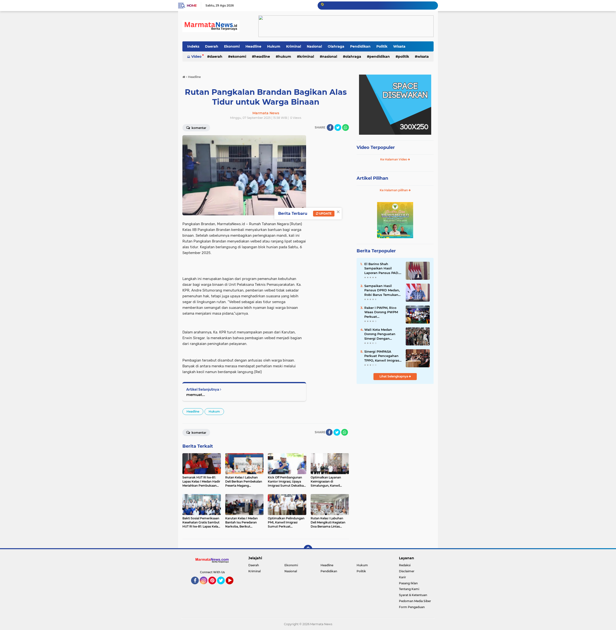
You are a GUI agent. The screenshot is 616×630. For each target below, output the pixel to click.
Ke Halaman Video (394, 159)
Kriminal (293, 46)
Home (192, 5)
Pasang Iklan (408, 583)
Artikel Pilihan (372, 178)
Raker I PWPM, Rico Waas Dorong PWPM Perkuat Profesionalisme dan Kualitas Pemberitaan (382, 312)
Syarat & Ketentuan (413, 595)
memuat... (195, 394)
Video (196, 56)
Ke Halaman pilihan (394, 190)
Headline (253, 46)
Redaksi (405, 565)
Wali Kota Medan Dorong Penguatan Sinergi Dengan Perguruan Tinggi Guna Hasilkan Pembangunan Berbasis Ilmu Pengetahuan (379, 334)
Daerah (211, 46)
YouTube (233, 586)
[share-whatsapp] (345, 127)
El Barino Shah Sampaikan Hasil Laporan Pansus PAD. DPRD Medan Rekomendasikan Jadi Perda (382, 268)
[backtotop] (308, 549)
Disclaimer (406, 571)
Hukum (273, 46)
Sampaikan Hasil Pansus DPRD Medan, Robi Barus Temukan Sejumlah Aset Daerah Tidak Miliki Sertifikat (382, 290)
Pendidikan (360, 46)
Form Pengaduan (412, 607)
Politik (381, 46)
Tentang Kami (409, 589)
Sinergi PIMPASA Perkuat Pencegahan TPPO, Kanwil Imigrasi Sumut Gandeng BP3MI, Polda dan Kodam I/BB (382, 356)
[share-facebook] (330, 127)
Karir (402, 577)
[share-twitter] (337, 127)
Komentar (198, 128)
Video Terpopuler (376, 147)
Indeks (193, 46)
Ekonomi (232, 46)
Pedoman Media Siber (415, 601)
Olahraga (336, 46)
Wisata (399, 46)
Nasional (314, 46)
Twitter (223, 586)
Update (325, 213)
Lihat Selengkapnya (394, 376)
